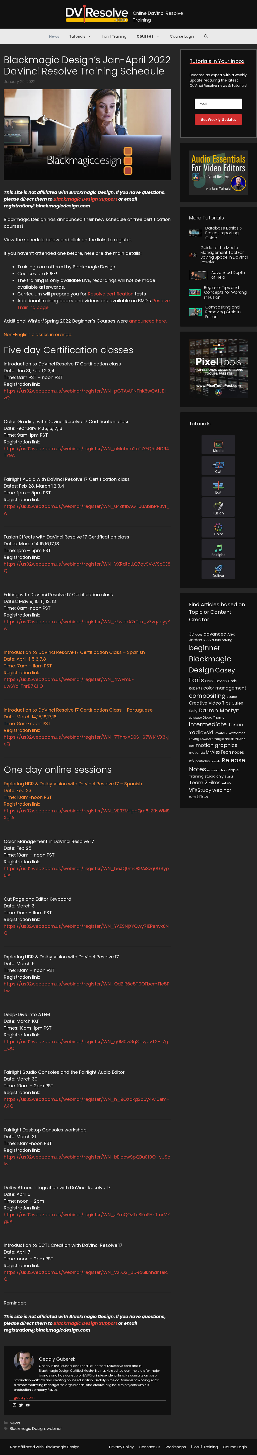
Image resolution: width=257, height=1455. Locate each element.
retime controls (217, 770)
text (223, 783)
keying (194, 739)
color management (224, 688)
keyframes (237, 733)
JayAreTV (221, 733)
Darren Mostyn (219, 710)
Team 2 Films (204, 782)
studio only (214, 776)
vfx (229, 783)
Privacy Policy (121, 1446)
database (195, 718)
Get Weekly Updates (218, 119)
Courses (145, 36)
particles (203, 761)
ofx (192, 760)
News (54, 36)
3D (191, 634)
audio (207, 640)
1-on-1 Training (204, 1446)
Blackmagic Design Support (85, 199)
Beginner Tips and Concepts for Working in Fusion (225, 292)
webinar (54, 1428)
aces (199, 635)
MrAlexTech (218, 752)
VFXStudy (200, 790)
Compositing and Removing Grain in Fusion (223, 312)
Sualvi (229, 777)
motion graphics (216, 745)
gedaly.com (24, 1397)
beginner (204, 648)
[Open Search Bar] (206, 36)
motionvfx (197, 752)
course (232, 697)
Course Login (182, 36)
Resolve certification (111, 294)
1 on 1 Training (114, 36)
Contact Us (149, 1446)
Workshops (175, 1446)
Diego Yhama (214, 717)
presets (216, 761)
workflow (198, 797)
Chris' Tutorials (216, 681)
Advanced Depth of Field (228, 275)
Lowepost (206, 739)
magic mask (224, 739)
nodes (238, 752)
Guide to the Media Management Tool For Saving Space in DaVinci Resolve (224, 255)
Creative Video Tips (210, 703)
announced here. (148, 321)
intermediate (208, 724)
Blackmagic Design (27, 1428)
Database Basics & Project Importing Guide (223, 233)
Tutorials (77, 36)
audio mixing (222, 640)
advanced (215, 634)
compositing (207, 696)
